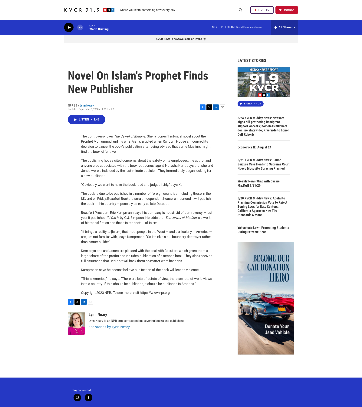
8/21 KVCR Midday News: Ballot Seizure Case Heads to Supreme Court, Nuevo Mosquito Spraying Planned (264, 164)
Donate (288, 10)
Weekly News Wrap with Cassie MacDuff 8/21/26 (259, 183)
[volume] (80, 27)
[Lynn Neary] (76, 323)
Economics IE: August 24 (254, 147)
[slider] (86, 27)
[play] (69, 27)
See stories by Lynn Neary (109, 326)
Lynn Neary (87, 105)
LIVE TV (263, 10)
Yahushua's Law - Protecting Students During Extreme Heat (263, 230)
